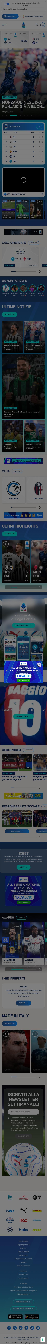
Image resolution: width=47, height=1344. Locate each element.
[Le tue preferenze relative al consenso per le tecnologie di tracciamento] (42, 1339)
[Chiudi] (39, 665)
